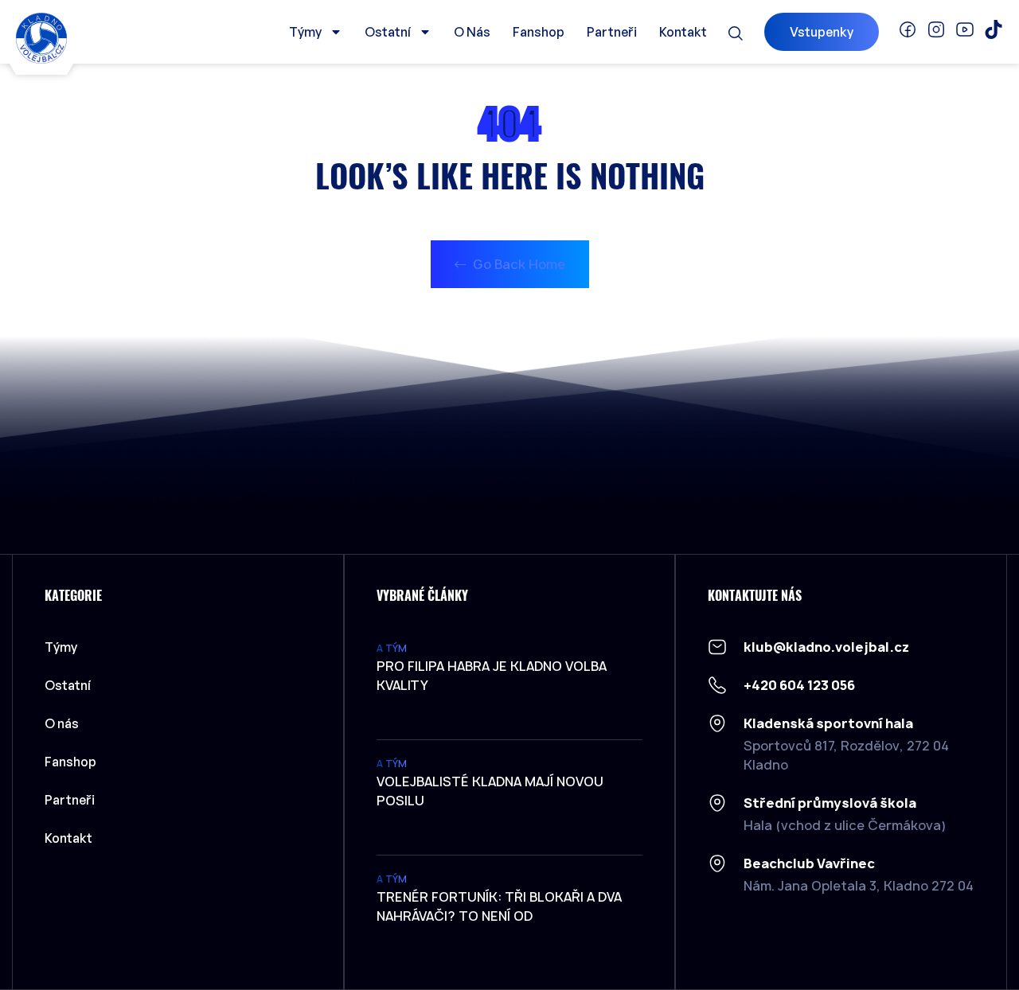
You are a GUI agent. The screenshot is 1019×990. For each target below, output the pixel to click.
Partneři (612, 32)
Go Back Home (517, 264)
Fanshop (538, 32)
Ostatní (388, 32)
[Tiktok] (993, 29)
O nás (472, 32)
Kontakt (683, 32)
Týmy (305, 32)
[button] (735, 33)
